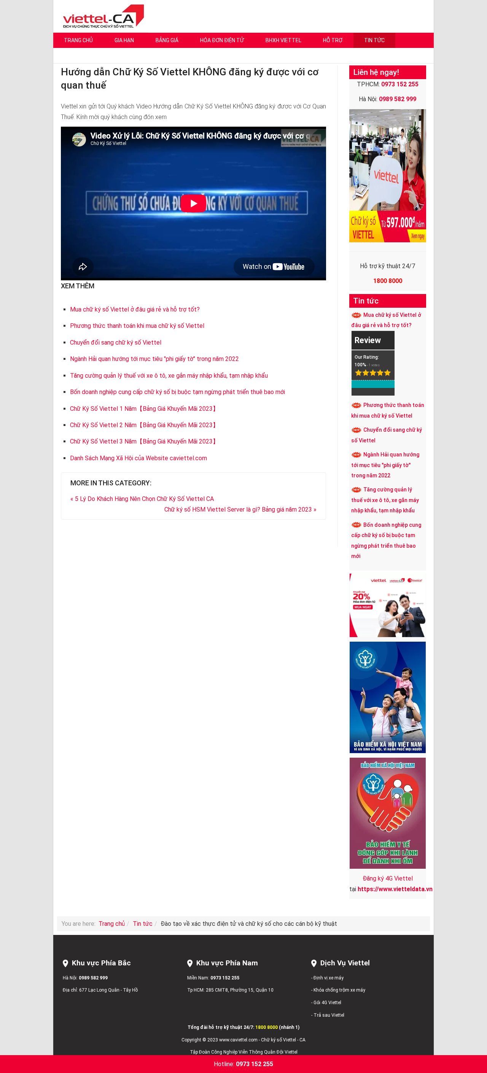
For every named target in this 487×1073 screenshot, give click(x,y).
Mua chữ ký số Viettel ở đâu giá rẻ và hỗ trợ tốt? (135, 309)
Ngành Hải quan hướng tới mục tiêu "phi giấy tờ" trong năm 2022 (154, 358)
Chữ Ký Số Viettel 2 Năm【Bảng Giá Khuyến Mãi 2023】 (144, 425)
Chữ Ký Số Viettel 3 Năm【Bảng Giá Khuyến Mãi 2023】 (144, 441)
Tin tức (374, 40)
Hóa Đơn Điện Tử (222, 40)
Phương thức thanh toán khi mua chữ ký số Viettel (137, 325)
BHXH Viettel (283, 40)
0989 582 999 (93, 978)
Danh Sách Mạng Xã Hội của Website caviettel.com (138, 458)
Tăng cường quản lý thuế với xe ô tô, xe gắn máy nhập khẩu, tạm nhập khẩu (169, 375)
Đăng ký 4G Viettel (388, 878)
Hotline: (243, 1064)
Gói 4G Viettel (327, 1002)
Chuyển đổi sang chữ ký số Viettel (115, 342)
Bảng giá (167, 40)
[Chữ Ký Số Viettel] (102, 15)
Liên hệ (72, 55)
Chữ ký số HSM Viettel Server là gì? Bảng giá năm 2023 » (240, 509)
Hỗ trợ (332, 40)
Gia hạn (124, 40)
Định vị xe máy (329, 978)
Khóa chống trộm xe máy (339, 990)
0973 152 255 (224, 978)
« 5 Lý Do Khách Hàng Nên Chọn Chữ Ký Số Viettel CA (142, 498)
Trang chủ (78, 40)
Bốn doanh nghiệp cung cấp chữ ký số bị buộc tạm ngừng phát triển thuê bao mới (177, 392)
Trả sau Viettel (329, 1015)
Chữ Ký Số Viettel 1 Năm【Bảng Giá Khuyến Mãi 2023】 (144, 408)
